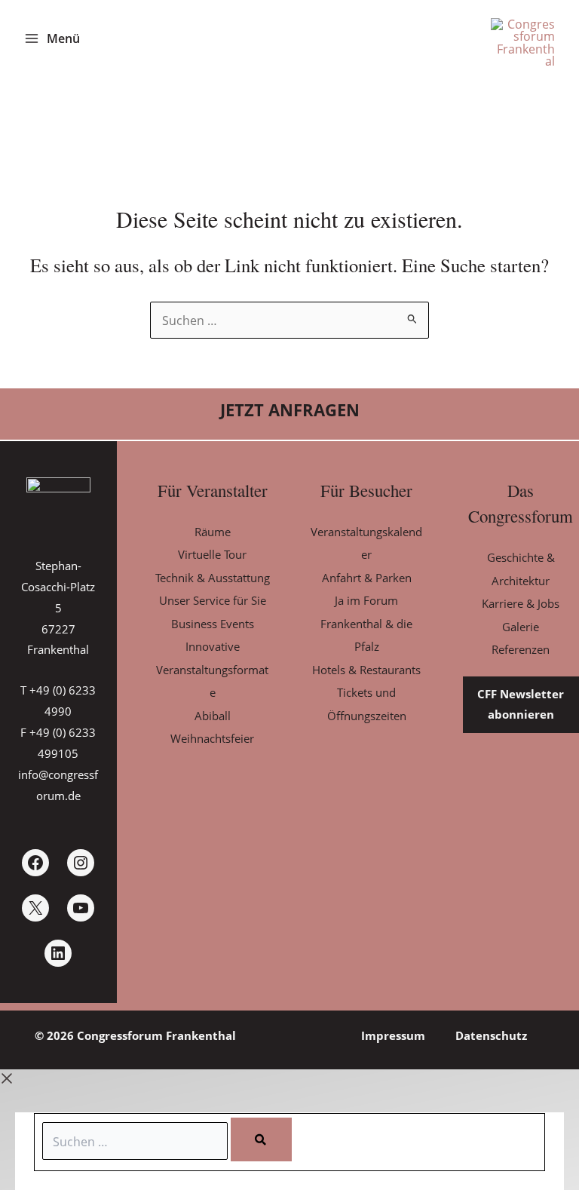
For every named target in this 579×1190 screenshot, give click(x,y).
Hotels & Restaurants (366, 669)
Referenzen (521, 649)
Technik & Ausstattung (212, 577)
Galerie (520, 626)
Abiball (213, 715)
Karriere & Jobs (520, 603)
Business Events (212, 623)
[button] (289, 410)
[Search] (261, 1139)
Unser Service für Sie (212, 600)
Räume (213, 531)
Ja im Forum (366, 600)
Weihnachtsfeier (212, 738)
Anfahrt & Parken (367, 577)
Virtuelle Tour (212, 554)
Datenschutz (491, 1035)
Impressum (393, 1035)
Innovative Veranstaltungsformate (212, 669)
